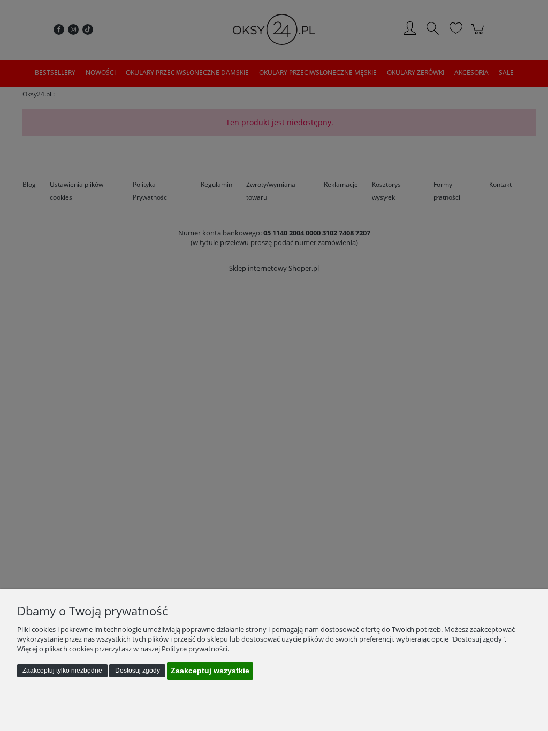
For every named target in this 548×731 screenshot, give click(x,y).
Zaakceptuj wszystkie (210, 670)
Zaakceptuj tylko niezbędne (62, 670)
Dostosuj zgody (137, 670)
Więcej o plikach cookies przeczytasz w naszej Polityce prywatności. (123, 648)
